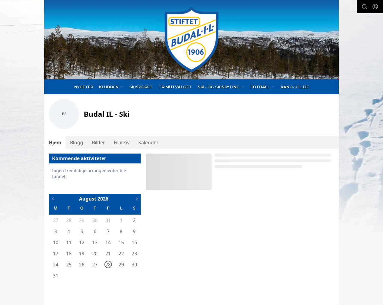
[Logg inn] (375, 6)
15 (121, 242)
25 (69, 264)
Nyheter (83, 86)
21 (108, 253)
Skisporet (141, 86)
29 (81, 220)
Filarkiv (122, 142)
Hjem (55, 142)
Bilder (98, 142)
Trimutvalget (175, 86)
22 (121, 253)
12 (81, 242)
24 (55, 264)
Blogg (76, 142)
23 (134, 253)
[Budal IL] (191, 39)
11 (69, 242)
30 (95, 220)
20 (95, 253)
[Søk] (364, 6)
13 (95, 242)
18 (69, 253)
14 (108, 242)
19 (81, 253)
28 (69, 220)
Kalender (148, 142)
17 (55, 253)
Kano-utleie (295, 86)
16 (134, 242)
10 (55, 242)
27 (55, 220)
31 (108, 220)
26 (81, 264)
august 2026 (93, 198)
